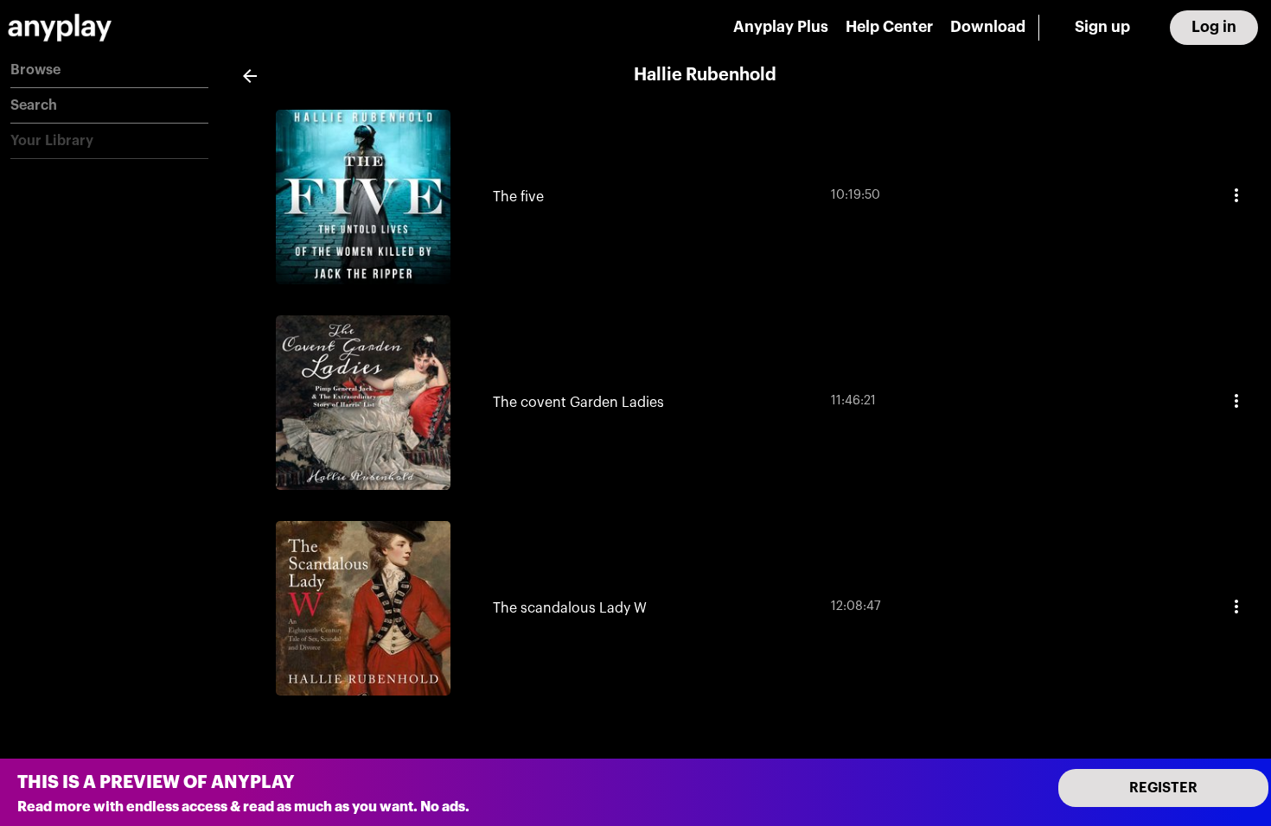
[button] (109, 70)
